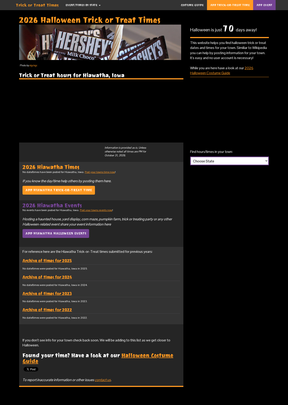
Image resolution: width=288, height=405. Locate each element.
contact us (103, 379)
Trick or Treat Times (37, 5)
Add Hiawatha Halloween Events (55, 233)
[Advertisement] (101, 111)
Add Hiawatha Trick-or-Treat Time (58, 190)
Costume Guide (192, 5)
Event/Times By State (81, 5)
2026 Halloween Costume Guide (221, 70)
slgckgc (33, 65)
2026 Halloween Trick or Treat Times (90, 20)
